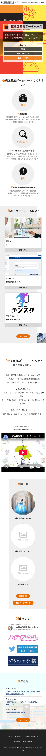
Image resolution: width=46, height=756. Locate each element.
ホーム (10, 736)
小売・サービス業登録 (33, 2)
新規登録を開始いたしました (15, 712)
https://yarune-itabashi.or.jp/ (23, 429)
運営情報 (17, 741)
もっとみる (23, 720)
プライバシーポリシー (31, 736)
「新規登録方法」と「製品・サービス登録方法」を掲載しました (23, 703)
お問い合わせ (27, 741)
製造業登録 (24, 2)
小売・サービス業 (23, 53)
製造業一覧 (23, 596)
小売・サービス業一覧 (23, 603)
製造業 (23, 49)
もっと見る (23, 336)
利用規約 (18, 736)
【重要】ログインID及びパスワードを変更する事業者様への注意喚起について (23, 693)
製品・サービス (23, 58)
